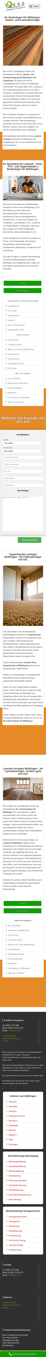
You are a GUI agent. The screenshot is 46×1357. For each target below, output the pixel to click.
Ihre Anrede (7, 448)
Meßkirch (13, 1135)
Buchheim (13, 1121)
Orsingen (12, 1111)
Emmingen (13, 1144)
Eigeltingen (13, 1125)
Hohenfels (13, 1107)
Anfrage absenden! (30, 540)
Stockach (13, 1102)
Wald (11, 1140)
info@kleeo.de (14, 1031)
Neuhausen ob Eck (17, 1116)
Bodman (12, 1130)
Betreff (5, 440)
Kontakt (5, 1041)
